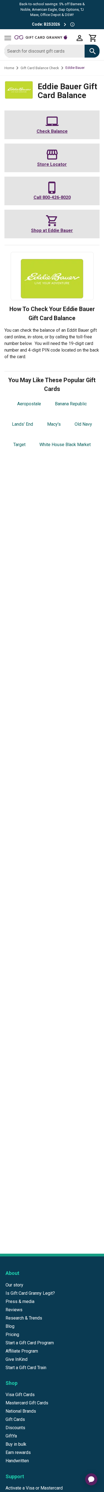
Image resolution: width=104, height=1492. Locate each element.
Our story (14, 1285)
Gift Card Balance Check (40, 68)
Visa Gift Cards (20, 1394)
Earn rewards (18, 1452)
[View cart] (93, 38)
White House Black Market (65, 444)
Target (19, 444)
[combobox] (44, 51)
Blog (10, 1326)
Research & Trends (24, 1318)
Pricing (12, 1334)
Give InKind (16, 1359)
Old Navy (83, 424)
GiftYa (11, 1436)
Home (9, 68)
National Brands (21, 1411)
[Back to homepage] (43, 38)
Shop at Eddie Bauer (52, 230)
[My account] (79, 38)
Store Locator (52, 164)
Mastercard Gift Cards (27, 1402)
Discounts (15, 1427)
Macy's (54, 424)
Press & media (20, 1301)
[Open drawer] (7, 38)
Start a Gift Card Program (30, 1342)
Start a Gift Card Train (26, 1367)
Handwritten (17, 1460)
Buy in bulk (16, 1444)
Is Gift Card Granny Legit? (30, 1293)
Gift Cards (15, 1419)
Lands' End (22, 424)
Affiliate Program (22, 1351)
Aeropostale (29, 403)
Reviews (14, 1309)
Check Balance (52, 131)
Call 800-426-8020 (52, 197)
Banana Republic (71, 403)
